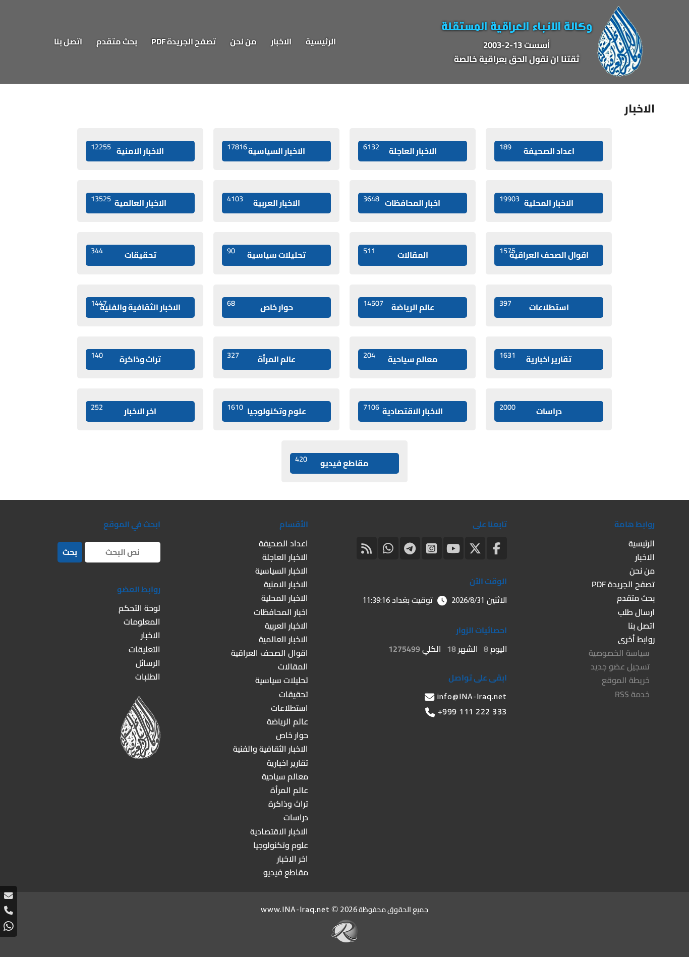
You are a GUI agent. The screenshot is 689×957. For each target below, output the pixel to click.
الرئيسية (321, 41)
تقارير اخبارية (535, 358)
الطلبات (147, 676)
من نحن (243, 41)
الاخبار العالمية (128, 201)
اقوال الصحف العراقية (544, 253)
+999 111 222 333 (472, 711)
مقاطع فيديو (332, 462)
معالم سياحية (400, 358)
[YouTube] (453, 546)
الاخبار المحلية (536, 201)
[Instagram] (432, 546)
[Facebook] (497, 546)
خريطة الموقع (626, 680)
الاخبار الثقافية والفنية (136, 306)
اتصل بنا (68, 41)
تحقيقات (123, 253)
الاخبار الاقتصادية (403, 410)
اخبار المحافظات (401, 201)
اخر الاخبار (123, 410)
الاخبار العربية (263, 201)
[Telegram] (410, 546)
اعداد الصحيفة (537, 149)
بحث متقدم (116, 41)
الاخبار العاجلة (400, 149)
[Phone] (8, 910)
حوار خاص (260, 306)
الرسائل (148, 662)
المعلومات (142, 621)
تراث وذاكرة (126, 358)
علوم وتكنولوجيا (266, 410)
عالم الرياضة (398, 306)
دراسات (530, 410)
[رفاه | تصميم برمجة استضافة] (344, 939)
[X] (475, 546)
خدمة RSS (632, 694)
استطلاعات (534, 306)
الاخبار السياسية (266, 149)
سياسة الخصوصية (619, 652)
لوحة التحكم (139, 607)
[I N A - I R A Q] (620, 73)
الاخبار (281, 41)
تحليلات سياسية (266, 253)
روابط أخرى (636, 639)
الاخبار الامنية (127, 149)
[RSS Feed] (367, 546)
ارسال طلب (636, 612)
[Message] (8, 895)
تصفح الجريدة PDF (183, 41)
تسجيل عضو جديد (620, 666)
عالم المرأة (261, 358)
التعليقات (144, 649)
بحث (70, 551)
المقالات (395, 253)
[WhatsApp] (388, 546)
